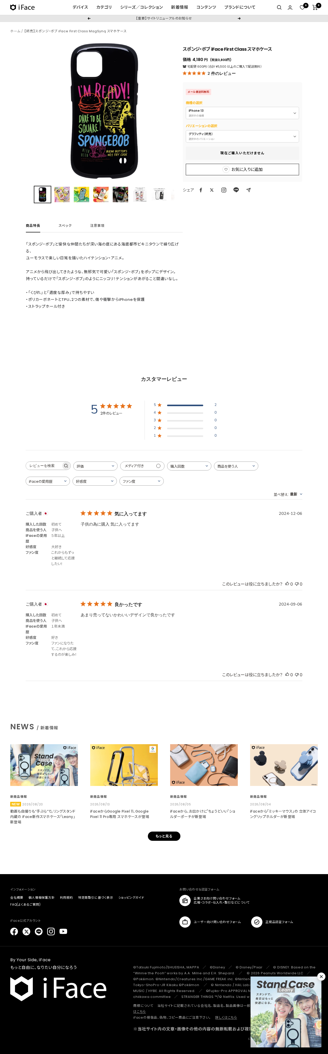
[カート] (315, 7)
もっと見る (164, 836)
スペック (65, 226)
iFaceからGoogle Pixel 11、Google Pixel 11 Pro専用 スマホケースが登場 (119, 814)
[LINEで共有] (236, 190)
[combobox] (95, 466)
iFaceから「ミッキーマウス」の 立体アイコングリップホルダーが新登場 (283, 814)
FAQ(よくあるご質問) (25, 904)
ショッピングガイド (131, 897)
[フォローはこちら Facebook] (14, 931)
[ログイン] (290, 7)
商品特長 (33, 226)
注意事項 (97, 226)
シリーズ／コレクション (141, 7)
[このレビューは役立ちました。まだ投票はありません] (287, 584)
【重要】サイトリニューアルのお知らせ (164, 18)
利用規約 (66, 897)
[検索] (279, 7)
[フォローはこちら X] (26, 931)
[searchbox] (43, 466)
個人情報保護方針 (41, 897)
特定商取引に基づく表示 (95, 897)
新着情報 (179, 7)
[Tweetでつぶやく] (211, 190)
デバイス (80, 7)
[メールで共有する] (248, 190)
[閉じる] (321, 977)
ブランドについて (239, 7)
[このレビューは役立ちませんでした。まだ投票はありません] (297, 584)
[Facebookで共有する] (201, 190)
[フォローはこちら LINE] (39, 931)
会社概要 (16, 897)
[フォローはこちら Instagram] (223, 190)
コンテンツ (206, 7)
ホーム (15, 31)
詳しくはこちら (226, 1017)
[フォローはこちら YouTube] (63, 931)
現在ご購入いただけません (242, 153)
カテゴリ (104, 7)
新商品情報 (18, 796)
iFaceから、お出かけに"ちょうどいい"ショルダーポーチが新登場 (202, 814)
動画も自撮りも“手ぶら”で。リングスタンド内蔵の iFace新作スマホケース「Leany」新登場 (43, 817)
